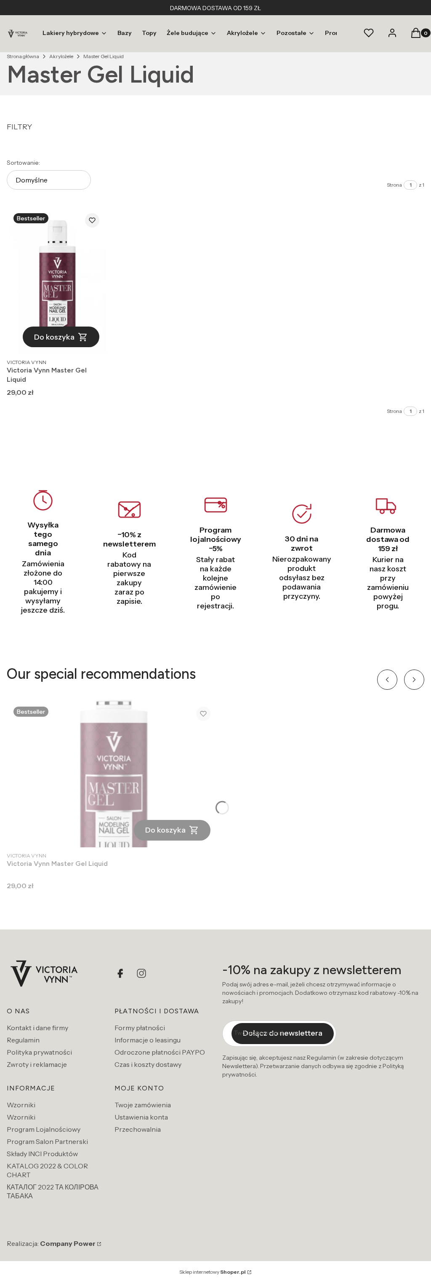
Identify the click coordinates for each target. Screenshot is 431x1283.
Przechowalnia (137, 1129)
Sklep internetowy (212, 1272)
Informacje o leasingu (147, 1040)
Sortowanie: (23, 162)
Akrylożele (61, 56)
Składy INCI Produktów (42, 1153)
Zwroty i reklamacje (37, 1064)
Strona (394, 185)
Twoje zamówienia (142, 1105)
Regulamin (23, 1040)
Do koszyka (54, 337)
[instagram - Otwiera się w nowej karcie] (141, 973)
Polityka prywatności (39, 1052)
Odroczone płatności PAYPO (159, 1052)
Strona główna (23, 56)
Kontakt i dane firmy (37, 1027)
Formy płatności (139, 1027)
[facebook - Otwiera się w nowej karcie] (121, 973)
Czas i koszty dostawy (147, 1064)
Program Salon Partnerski (47, 1141)
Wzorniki (21, 1105)
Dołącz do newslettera (282, 1033)
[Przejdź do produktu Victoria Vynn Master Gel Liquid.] (56, 280)
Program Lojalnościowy (43, 1129)
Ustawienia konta (141, 1117)
